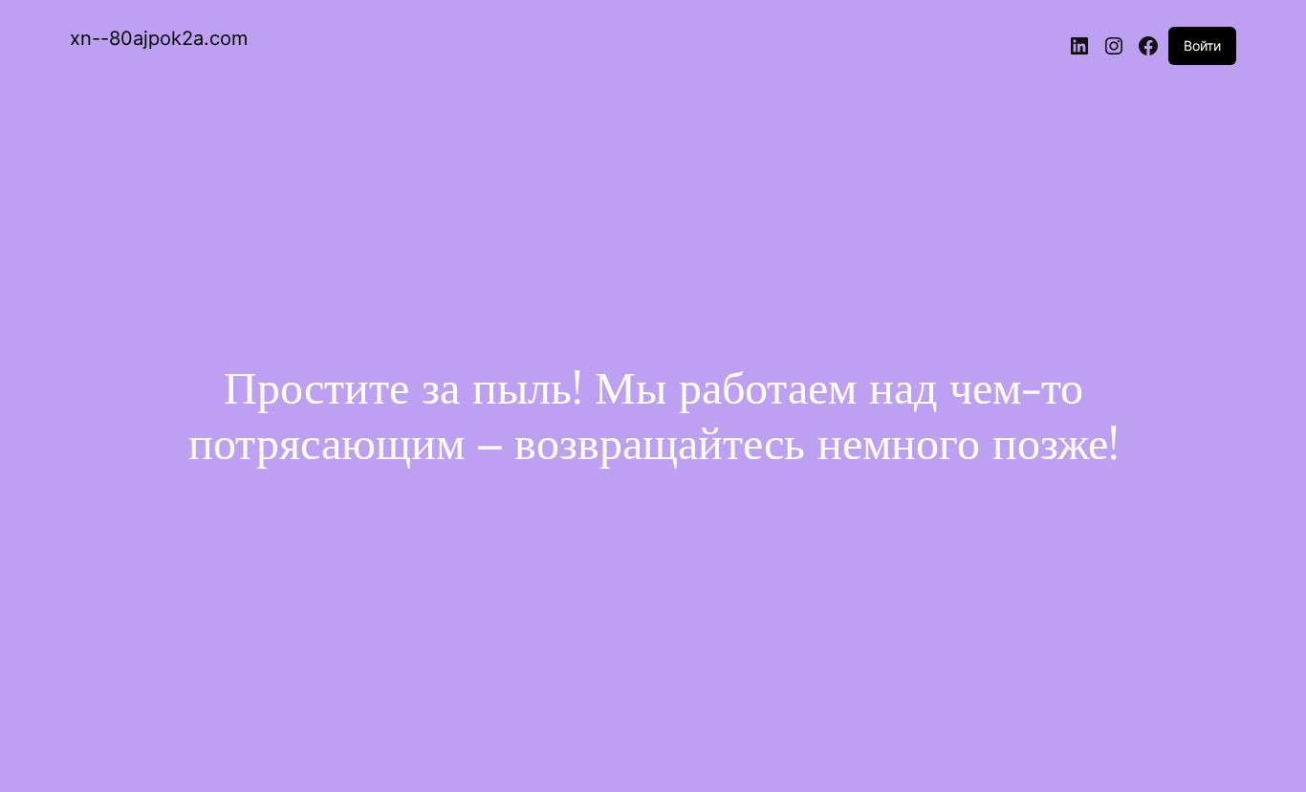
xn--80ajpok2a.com (159, 38)
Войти (1202, 46)
